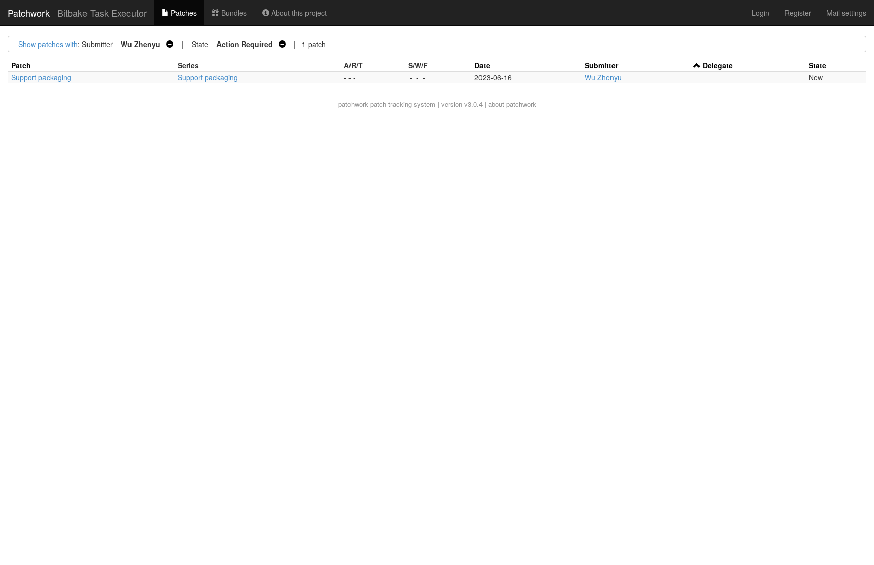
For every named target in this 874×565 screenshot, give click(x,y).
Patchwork (29, 12)
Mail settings (846, 13)
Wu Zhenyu (603, 77)
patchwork (353, 104)
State (817, 65)
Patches (183, 13)
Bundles (233, 13)
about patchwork (512, 104)
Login (760, 13)
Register (797, 13)
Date (482, 65)
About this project (298, 13)
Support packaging (41, 77)
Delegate (718, 65)
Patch (21, 65)
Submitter (601, 65)
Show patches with (48, 44)
